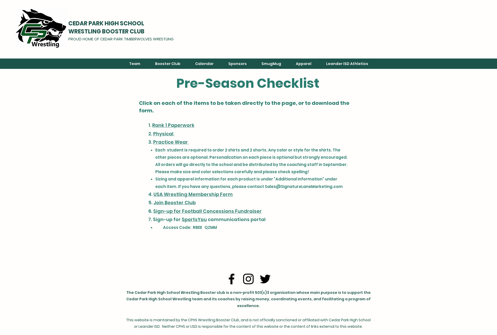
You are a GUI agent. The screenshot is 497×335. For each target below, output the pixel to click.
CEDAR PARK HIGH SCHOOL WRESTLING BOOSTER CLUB (106, 27)
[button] (135, 63)
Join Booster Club (175, 202)
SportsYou (194, 219)
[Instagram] (248, 279)
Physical (163, 133)
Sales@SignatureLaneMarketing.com (304, 186)
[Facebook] (231, 279)
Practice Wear (171, 142)
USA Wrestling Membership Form (193, 194)
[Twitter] (265, 279)
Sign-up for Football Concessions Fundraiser (207, 211)
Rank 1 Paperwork (173, 125)
